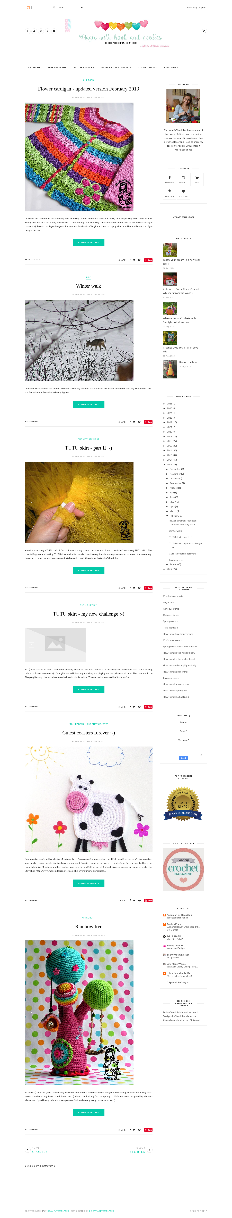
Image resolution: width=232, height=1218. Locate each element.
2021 (169, 427)
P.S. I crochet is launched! (179, 976)
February (174, 515)
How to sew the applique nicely (179, 665)
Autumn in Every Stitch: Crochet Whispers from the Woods (181, 291)
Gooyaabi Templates (101, 1205)
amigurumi (88, 948)
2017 (169, 445)
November (175, 473)
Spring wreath (170, 621)
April (172, 506)
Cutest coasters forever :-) (88, 797)
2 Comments (32, 439)
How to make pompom (175, 690)
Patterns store (84, 67)
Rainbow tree (88, 957)
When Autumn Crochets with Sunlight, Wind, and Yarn (179, 320)
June (172, 497)
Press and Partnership (116, 67)
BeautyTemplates (58, 1205)
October (174, 478)
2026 (169, 403)
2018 (169, 441)
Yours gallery (147, 67)
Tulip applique (170, 627)
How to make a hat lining (176, 696)
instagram (183, 183)
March (173, 511)
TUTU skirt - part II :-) (88, 465)
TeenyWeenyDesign (178, 954)
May (172, 501)
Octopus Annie (171, 615)
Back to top (197, 1205)
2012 (169, 569)
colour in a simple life (178, 973)
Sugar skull (168, 602)
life (88, 231)
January (174, 564)
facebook (169, 183)
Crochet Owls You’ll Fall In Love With (180, 349)
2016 (169, 450)
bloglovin (183, 196)
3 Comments (32, 771)
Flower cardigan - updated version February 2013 (88, 89)
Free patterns (57, 67)
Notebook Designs (176, 948)
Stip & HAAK (174, 936)
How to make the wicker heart (179, 659)
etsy (197, 183)
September (176, 483)
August (174, 487)
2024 (169, 412)
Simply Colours (175, 945)
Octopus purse (171, 608)
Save (150, 214)
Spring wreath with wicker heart (180, 646)
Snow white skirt (88, 456)
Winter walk (88, 240)
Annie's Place (174, 924)
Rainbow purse (171, 677)
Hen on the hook (188, 362)
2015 (169, 455)
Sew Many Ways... (176, 963)
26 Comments (32, 214)
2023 (169, 417)
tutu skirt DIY (88, 622)
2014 (169, 459)
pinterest (169, 196)
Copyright (171, 67)
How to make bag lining (175, 671)
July (172, 492)
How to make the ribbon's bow (179, 652)
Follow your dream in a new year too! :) (181, 261)
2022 (169, 422)
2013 (169, 464)
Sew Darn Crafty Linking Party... (182, 966)
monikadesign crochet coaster (88, 788)
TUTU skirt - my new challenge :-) (88, 631)
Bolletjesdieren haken (177, 917)
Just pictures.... (174, 957)
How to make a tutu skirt (176, 684)
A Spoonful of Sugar (178, 982)
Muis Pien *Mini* (175, 939)
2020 (169, 431)
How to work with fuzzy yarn (178, 633)
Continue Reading (88, 196)
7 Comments (32, 1124)
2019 (169, 436)
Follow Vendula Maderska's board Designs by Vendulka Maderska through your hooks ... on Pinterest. (181, 1016)
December (175, 469)
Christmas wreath (172, 640)
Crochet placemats (173, 596)
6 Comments (32, 605)
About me (34, 67)
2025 (169, 408)
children (88, 80)
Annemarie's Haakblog (179, 914)
